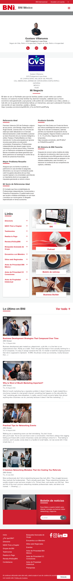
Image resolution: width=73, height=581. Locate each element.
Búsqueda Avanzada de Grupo (14, 248)
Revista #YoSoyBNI (12, 241)
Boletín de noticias (51, 271)
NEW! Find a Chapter (13, 226)
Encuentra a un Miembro (15, 254)
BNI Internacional (41, 2)
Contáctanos (7, 562)
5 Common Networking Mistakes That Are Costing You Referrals (32, 469)
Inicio (5, 534)
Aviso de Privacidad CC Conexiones (14, 273)
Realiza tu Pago (11, 236)
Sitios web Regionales (14, 259)
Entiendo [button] (64, 577)
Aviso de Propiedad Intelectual (13, 280)
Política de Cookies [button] (21, 578)
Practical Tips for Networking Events (19, 425)
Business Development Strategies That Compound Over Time (30, 338)
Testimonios (10, 231)
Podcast (51, 249)
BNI (51, 226)
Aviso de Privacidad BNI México (14, 265)
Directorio (9, 221)
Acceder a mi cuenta (57, 2)
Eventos (29, 547)
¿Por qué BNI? (8, 538)
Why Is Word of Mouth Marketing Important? (23, 382)
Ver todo (62, 308)
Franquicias (30, 567)
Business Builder (51, 294)
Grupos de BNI (8, 548)
